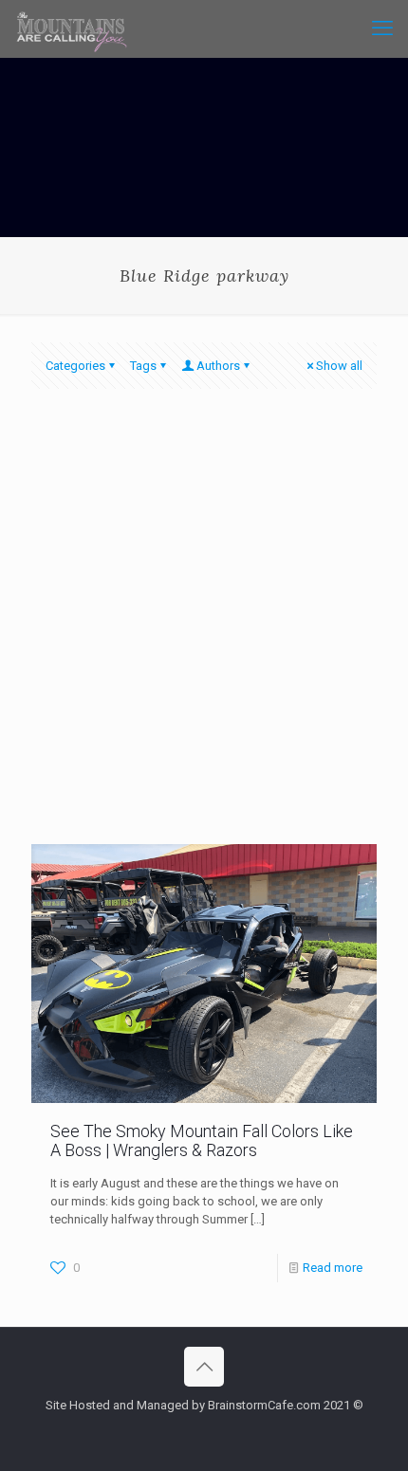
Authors (218, 366)
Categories (75, 366)
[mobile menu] (382, 28)
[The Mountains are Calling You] (71, 28)
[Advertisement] (204, 631)
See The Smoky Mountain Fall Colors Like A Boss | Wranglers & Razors (201, 1140)
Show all (339, 366)
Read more (332, 1267)
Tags (143, 366)
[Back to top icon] (204, 1367)
